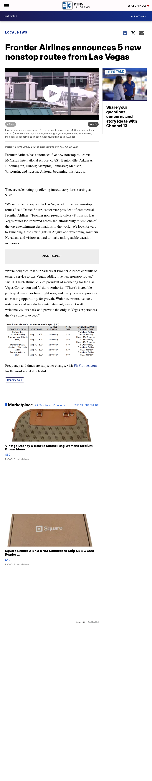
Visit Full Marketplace (86, 405)
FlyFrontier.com (85, 365)
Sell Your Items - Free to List (50, 405)
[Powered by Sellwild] (93, 622)
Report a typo (14, 380)
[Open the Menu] (6, 5)
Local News (16, 32)
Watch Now (137, 5)
